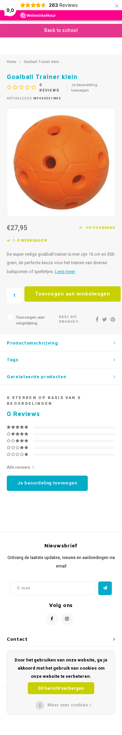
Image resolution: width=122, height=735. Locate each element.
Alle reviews (18, 467)
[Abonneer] (105, 588)
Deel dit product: (69, 319)
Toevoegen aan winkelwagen (72, 294)
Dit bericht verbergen (61, 688)
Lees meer (65, 272)
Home (11, 61)
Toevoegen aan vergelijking (30, 320)
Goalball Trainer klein (41, 61)
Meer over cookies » (69, 705)
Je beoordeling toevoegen (84, 87)
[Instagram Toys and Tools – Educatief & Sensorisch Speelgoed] (67, 619)
